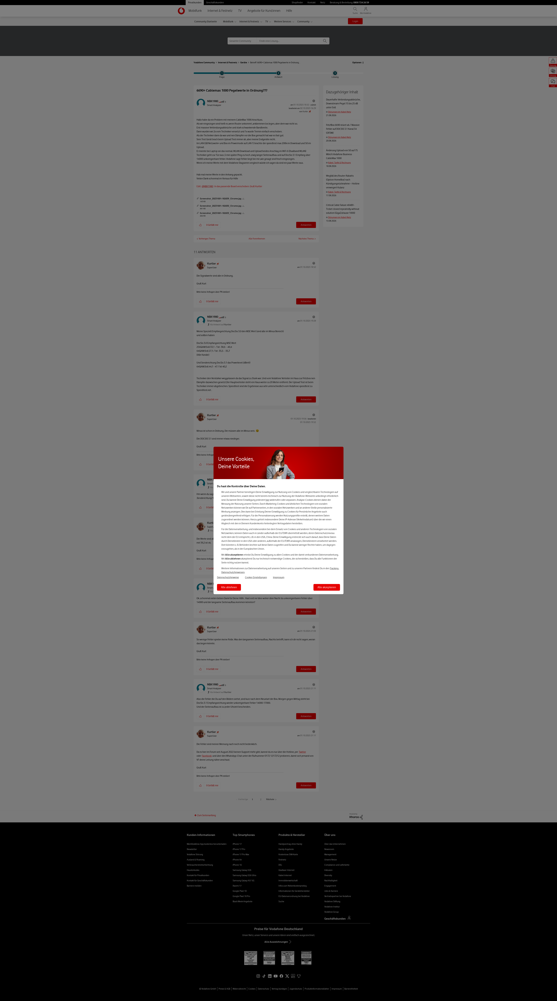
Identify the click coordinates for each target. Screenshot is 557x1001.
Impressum (278, 577)
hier (267, 499)
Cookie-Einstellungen (256, 577)
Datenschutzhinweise (228, 577)
